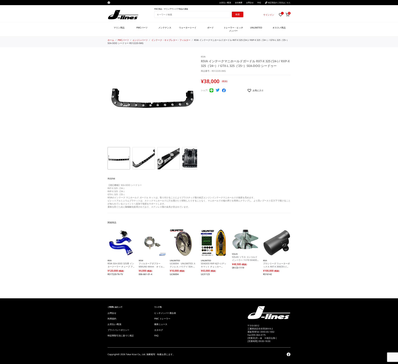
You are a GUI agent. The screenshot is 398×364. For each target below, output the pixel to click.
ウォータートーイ (187, 27)
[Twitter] (218, 90)
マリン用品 (119, 27)
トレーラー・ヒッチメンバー (233, 29)
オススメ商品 (279, 27)
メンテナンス (164, 27)
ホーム (111, 40)
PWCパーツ (142, 27)
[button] (268, 90)
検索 (237, 14)
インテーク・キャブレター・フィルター (170, 40)
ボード (210, 27)
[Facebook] (109, 2)
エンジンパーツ (140, 40)
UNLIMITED (256, 27)
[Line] (211, 91)
